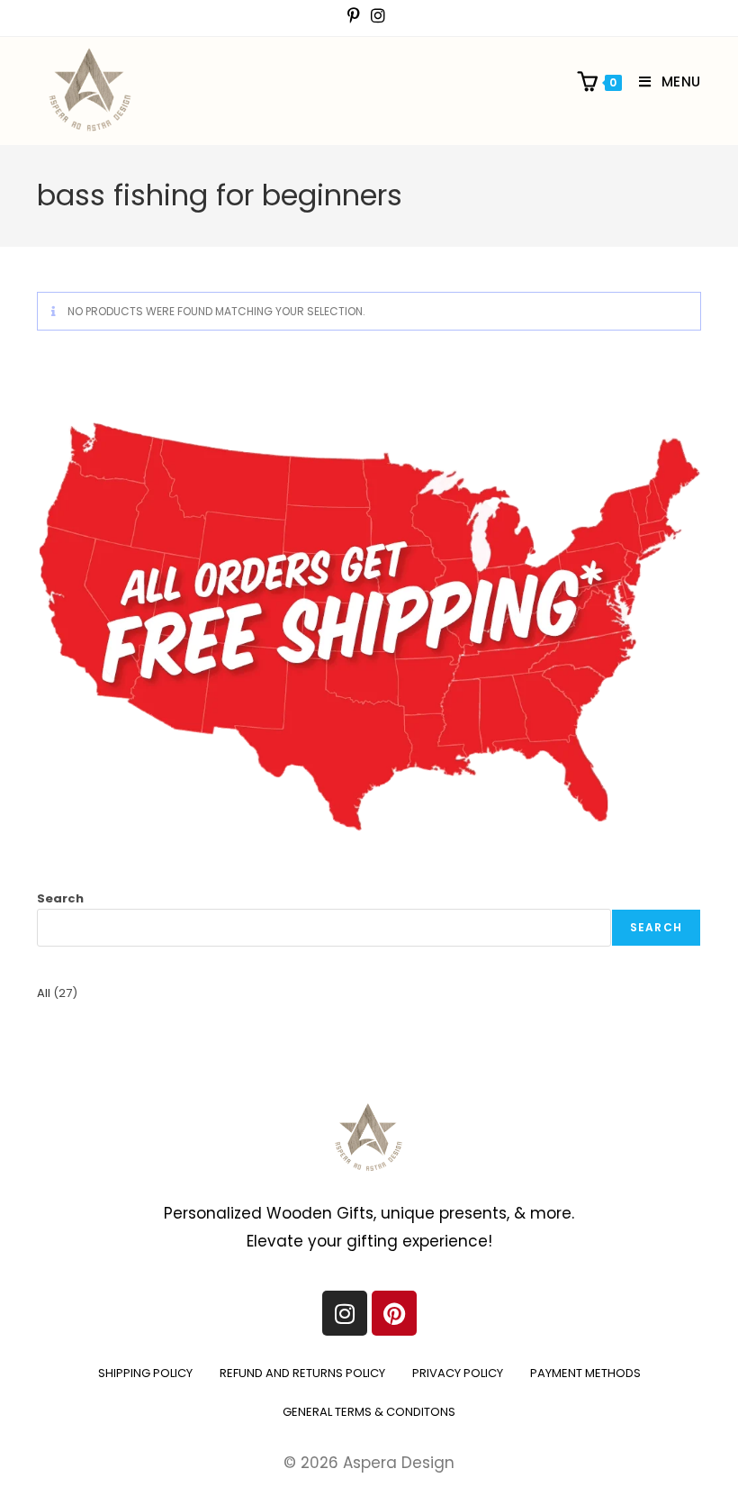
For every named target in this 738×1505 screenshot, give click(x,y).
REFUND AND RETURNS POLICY (302, 1373)
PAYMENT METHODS (585, 1373)
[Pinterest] (394, 1313)
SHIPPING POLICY (145, 1373)
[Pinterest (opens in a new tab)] (356, 15)
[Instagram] (344, 1313)
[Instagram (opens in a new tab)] (378, 15)
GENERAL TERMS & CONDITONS (369, 1411)
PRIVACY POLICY (457, 1373)
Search (60, 898)
